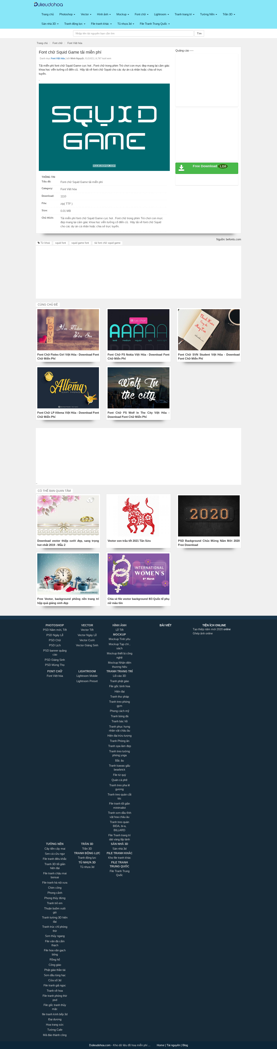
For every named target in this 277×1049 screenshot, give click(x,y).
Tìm (199, 33)
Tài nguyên (174, 1045)
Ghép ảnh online (203, 633)
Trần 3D (228, 14)
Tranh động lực (73, 23)
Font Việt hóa (68, 189)
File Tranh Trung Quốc (154, 23)
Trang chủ (47, 14)
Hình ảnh (103, 14)
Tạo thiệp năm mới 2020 (208, 629)
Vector (85, 14)
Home (161, 1045)
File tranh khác (100, 23)
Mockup (121, 14)
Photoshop (66, 14)
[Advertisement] (207, 80)
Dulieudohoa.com (100, 1045)
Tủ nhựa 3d (124, 23)
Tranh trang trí (184, 14)
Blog (185, 1045)
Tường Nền (207, 14)
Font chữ (141, 14)
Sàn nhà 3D (49, 23)
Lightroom (160, 14)
